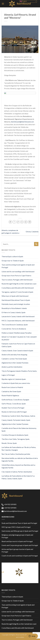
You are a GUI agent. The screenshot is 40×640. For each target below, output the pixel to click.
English (24, 1)
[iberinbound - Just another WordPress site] (20, 3)
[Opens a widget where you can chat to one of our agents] (32, 636)
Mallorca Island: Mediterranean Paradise (16, 333)
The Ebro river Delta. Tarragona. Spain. (16, 439)
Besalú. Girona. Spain (9, 443)
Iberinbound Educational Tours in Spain (16, 300)
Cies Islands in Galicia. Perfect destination (17, 472)
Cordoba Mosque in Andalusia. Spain (15, 435)
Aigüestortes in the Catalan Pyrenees (15, 363)
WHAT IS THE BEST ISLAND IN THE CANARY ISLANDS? (19, 338)
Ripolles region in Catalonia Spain (14, 379)
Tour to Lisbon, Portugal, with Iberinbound (17, 280)
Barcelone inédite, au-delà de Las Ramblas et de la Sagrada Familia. (20, 459)
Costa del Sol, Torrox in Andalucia (14, 329)
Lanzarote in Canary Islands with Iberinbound (18, 316)
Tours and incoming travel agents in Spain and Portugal (18, 266)
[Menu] (3, 3)
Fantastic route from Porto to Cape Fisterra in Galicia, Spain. (18, 345)
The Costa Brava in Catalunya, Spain (15, 325)
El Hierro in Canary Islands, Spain (13, 312)
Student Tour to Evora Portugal (13, 408)
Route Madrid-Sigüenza (10, 395)
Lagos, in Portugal (8, 375)
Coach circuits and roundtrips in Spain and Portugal (20, 556)
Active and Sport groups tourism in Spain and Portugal (17, 550)
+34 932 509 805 (10, 504)
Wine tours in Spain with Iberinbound (15, 296)
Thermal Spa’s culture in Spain (12, 256)
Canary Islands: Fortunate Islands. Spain (16, 420)
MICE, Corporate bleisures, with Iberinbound (18, 321)
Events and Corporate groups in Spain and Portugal (20, 545)
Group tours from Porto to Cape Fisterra (16, 275)
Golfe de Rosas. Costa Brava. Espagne (15, 400)
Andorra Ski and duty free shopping (14, 355)
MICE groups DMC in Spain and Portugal (16, 527)
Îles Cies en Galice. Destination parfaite (16, 454)
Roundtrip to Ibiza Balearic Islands (14, 308)
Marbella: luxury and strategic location (16, 304)
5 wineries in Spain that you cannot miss (16, 383)
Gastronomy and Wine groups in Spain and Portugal (20, 531)
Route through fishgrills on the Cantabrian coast (19, 284)
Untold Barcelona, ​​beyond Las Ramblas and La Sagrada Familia (18, 466)
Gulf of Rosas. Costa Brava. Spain (14, 404)
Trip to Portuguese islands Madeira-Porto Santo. (19, 371)
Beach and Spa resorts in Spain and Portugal (17, 541)
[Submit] (36, 244)
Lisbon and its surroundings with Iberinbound (18, 271)
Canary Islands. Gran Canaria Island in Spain (17, 351)
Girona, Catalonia (32, 232)
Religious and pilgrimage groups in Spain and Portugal (17, 536)
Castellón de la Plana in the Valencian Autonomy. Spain (19, 429)
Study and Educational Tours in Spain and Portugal (19, 523)
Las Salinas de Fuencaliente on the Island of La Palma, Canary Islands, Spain (18, 477)
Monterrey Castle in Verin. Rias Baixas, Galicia (18, 416)
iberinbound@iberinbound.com (22, 122)
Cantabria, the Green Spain (11, 391)
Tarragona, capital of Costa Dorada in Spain (17, 292)
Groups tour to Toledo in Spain (13, 261)
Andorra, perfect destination (12, 367)
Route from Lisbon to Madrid (12, 387)
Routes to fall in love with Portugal (14, 412)
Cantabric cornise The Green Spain (14, 359)
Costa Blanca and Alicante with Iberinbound (18, 288)
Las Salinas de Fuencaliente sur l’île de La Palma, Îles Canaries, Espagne (19, 448)
